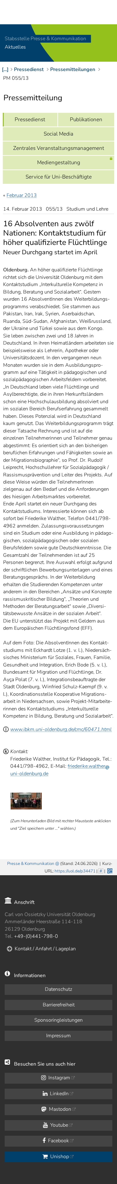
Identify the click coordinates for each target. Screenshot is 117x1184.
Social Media (58, 133)
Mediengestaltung (58, 162)
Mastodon (59, 1109)
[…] (5, 69)
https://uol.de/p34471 (75, 871)
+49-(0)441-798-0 (36, 936)
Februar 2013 (22, 195)
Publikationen (86, 119)
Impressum (58, 1035)
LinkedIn (59, 1093)
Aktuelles (15, 47)
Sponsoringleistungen (58, 1020)
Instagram (58, 1077)
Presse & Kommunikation (30, 864)
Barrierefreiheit (59, 1004)
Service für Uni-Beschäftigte (59, 176)
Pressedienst (30, 119)
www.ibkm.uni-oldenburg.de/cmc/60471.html (61, 729)
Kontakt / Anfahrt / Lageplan (45, 948)
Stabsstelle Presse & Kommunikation (45, 38)
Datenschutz (58, 989)
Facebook (58, 1140)
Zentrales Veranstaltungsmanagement (58, 148)
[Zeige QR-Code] (109, 870)
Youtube (58, 1125)
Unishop (59, 1156)
